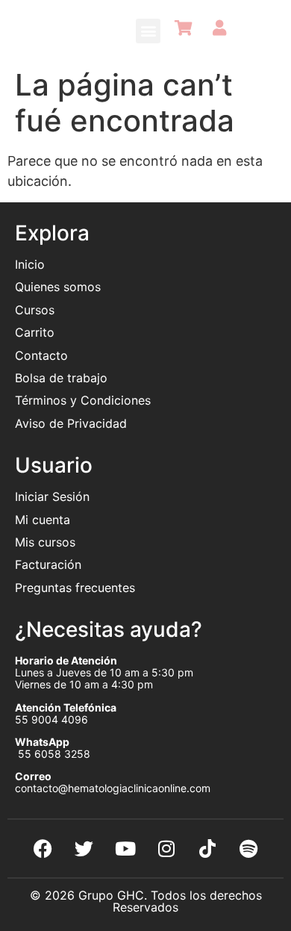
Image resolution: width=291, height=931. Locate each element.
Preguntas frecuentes (77, 587)
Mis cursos (45, 542)
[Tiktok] (207, 849)
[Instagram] (166, 849)
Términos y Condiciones (83, 400)
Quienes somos (59, 286)
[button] (148, 31)
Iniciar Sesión (52, 496)
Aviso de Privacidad (71, 423)
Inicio (30, 264)
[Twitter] (84, 849)
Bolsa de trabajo (61, 377)
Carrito (34, 332)
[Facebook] (43, 849)
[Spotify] (248, 849)
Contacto (41, 355)
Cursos (34, 309)
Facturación (48, 564)
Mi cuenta (42, 519)
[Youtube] (125, 849)
